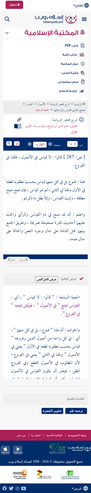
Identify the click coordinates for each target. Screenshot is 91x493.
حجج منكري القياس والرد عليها (69, 110)
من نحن (21, 435)
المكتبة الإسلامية (52, 32)
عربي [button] (79, 5)
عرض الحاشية (69, 278)
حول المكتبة (69, 63)
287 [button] (42, 145)
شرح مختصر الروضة (60, 105)
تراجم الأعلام (68, 91)
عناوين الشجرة (52, 411)
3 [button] (75, 144)
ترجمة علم (76, 411)
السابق (22, 260)
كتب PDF (71, 45)
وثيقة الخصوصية (77, 435)
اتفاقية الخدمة (54, 435)
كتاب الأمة (69, 54)
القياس (29, 105)
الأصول (42, 105)
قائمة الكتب (69, 73)
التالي (12, 260)
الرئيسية (78, 105)
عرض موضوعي (68, 81)
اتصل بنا (35, 435)
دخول (13, 4)
